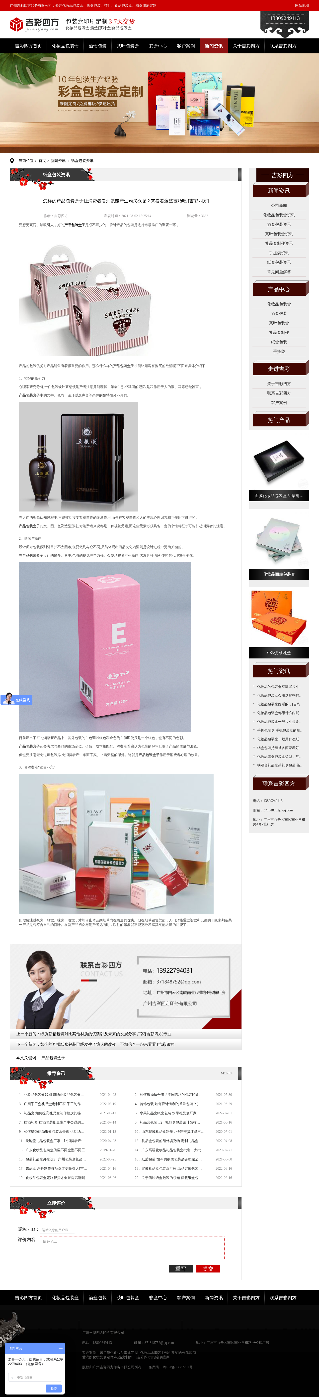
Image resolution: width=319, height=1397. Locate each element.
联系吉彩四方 (283, 45)
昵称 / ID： (29, 1229)
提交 (208, 1268)
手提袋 (279, 351)
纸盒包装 (279, 342)
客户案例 (186, 45)
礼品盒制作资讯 (279, 243)
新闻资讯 (214, 45)
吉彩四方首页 (28, 45)
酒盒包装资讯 (279, 224)
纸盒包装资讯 (82, 161)
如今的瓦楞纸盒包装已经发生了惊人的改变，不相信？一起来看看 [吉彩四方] (107, 1044)
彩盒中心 (158, 45)
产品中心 (279, 289)
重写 (180, 1268)
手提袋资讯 (279, 253)
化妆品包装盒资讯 (279, 215)
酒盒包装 (98, 45)
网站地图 (302, 5)
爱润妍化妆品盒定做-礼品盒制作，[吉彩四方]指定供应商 (126, 1357)
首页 (42, 161)
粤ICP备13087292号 (178, 1367)
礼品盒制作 (279, 332)
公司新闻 (279, 205)
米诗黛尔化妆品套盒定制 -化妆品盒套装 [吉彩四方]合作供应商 (148, 1353)
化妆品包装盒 (65, 45)
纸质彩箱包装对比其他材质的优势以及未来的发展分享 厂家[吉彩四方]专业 (105, 1034)
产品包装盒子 (53, 1058)
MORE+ (227, 1073)
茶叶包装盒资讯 (279, 234)
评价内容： (29, 1239)
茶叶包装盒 (128, 45)
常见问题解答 (279, 272)
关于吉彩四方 (246, 45)
